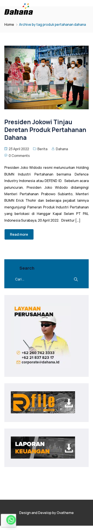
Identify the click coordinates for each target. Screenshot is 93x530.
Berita (42, 149)
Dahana (62, 149)
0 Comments (19, 155)
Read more (19, 234)
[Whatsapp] (11, 520)
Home (9, 24)
